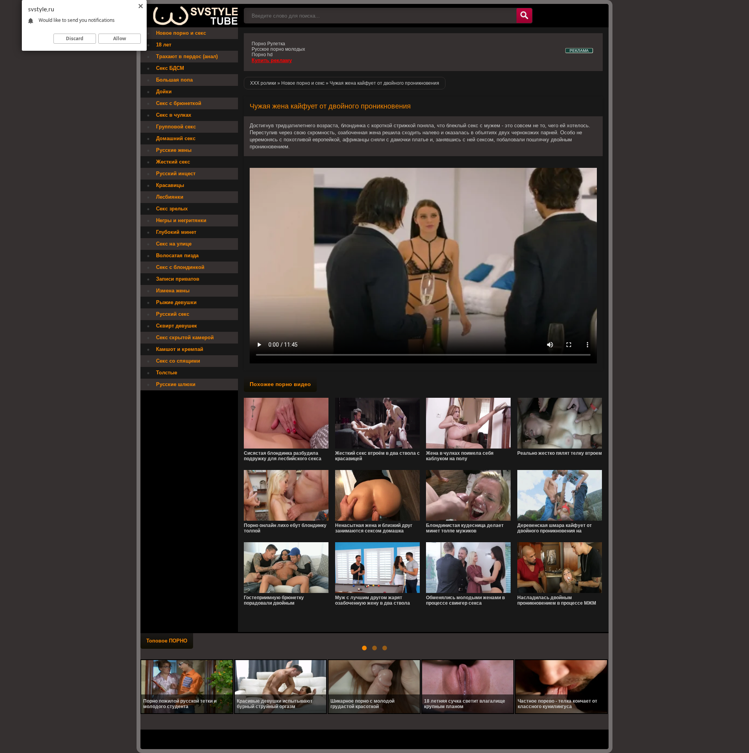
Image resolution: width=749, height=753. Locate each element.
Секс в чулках (173, 115)
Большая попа (174, 80)
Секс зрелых (172, 209)
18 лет (163, 45)
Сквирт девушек (176, 326)
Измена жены (173, 291)
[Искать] (524, 15)
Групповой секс (176, 127)
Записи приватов (177, 279)
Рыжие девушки (176, 302)
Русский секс (172, 314)
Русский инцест (175, 173)
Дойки (164, 91)
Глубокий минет (176, 232)
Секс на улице (174, 244)
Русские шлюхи (175, 384)
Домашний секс (175, 138)
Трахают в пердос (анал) (187, 56)
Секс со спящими (178, 361)
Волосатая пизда (177, 255)
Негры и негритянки (181, 220)
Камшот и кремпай (179, 349)
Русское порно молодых (278, 49)
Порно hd (262, 54)
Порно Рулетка (268, 43)
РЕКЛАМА (579, 50)
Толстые (166, 373)
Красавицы (170, 185)
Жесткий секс (173, 162)
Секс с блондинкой (180, 267)
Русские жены (174, 150)
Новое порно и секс (181, 33)
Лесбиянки (169, 197)
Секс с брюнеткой (178, 103)
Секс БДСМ (170, 68)
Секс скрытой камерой (185, 337)
